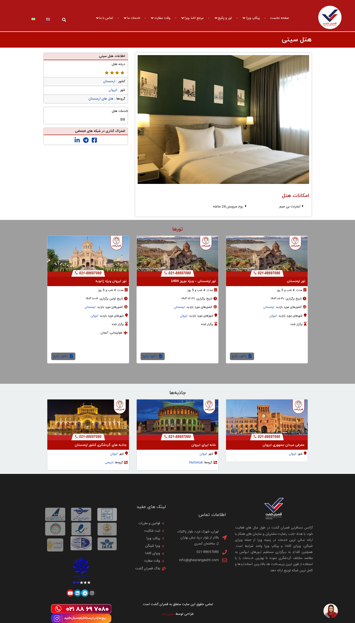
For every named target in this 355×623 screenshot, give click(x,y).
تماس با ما (106, 18)
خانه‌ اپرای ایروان (203, 445)
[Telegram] (84, 593)
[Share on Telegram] (86, 140)
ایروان (113, 90)
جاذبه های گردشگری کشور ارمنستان (101, 445)
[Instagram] (92, 593)
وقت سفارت (162, 18)
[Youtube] (70, 593)
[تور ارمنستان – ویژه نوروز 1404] (177, 256)
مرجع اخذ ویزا (194, 18)
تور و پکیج (225, 18)
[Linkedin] (77, 593)
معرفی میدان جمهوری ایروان (284, 445)
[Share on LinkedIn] (77, 140)
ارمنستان (109, 81)
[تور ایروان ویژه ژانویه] (88, 256)
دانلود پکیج (240, 356)
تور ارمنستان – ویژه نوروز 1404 (193, 281)
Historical (196, 462)
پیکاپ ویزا (253, 18)
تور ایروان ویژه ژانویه (111, 281)
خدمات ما (133, 18)
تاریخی (109, 462)
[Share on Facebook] (94, 140)
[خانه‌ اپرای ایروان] (177, 419)
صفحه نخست (279, 18)
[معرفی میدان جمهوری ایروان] (267, 419)
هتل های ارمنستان (101, 99)
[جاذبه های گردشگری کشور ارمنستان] (88, 419)
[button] (64, 20)
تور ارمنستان (296, 281)
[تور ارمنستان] (267, 256)
